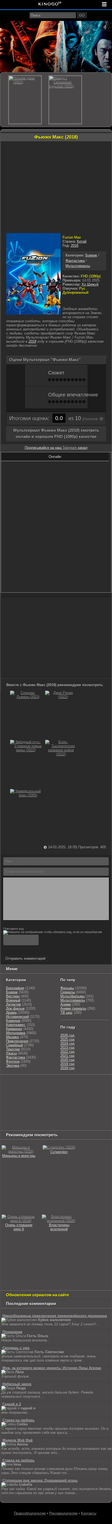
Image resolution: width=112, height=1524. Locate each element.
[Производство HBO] (56, 1104)
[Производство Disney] (12, 1111)
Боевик (91, 255)
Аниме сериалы (73, 1008)
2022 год (67, 1052)
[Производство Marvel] (48, 1111)
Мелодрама (15, 1033)
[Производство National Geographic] (90, 1091)
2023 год (67, 1048)
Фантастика (75, 261)
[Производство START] (38, 1118)
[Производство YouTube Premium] (33, 1091)
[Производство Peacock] (62, 1118)
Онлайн (55, 457)
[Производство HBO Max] (86, 1118)
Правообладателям (30, 1513)
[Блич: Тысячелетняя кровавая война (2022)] (61, 754)
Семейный (14, 1045)
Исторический (17, 1017)
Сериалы (67, 992)
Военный (13, 1000)
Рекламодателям (63, 1513)
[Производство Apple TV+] (73, 1098)
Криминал (14, 1029)
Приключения (17, 1041)
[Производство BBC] (12, 1098)
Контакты (88, 1513)
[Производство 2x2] (83, 1084)
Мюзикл (12, 1037)
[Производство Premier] (15, 1118)
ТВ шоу (66, 1012)
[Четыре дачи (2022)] (25, 99)
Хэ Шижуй (90, 284)
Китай (81, 241)
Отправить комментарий (25, 958)
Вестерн (13, 996)
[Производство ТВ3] (95, 1084)
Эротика (12, 1065)
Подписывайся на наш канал (56, 448)
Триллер (13, 1049)
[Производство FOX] (32, 1098)
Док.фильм (15, 1008)
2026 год (67, 1035)
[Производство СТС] (26, 1084)
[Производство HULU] (10, 1084)
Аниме (65, 1004)
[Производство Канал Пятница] (39, 1125)
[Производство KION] (44, 1084)
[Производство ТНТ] (10, 1091)
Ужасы (11, 1053)
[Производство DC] (30, 1111)
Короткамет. (16, 1025)
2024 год (67, 1043)
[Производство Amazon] (51, 1098)
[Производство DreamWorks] (25, 1104)
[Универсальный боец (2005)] (26, 795)
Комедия (13, 1021)
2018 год (67, 1068)
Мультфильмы (72, 996)
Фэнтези (13, 1061)
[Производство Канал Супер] (15, 1125)
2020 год (67, 1060)
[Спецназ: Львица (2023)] (26, 697)
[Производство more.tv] (74, 1111)
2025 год (67, 1039)
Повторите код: (13, 928)
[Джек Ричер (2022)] (61, 697)
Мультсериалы (78, 266)
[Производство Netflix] (78, 1104)
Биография (15, 988)
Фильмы (67, 988)
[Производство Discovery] (62, 1091)
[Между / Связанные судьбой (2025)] (65, 99)
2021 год (67, 1056)
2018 (74, 245)
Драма (11, 1012)
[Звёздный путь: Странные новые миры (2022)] (26, 750)
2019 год (67, 1064)
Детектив (13, 1004)
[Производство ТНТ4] (64, 1084)
